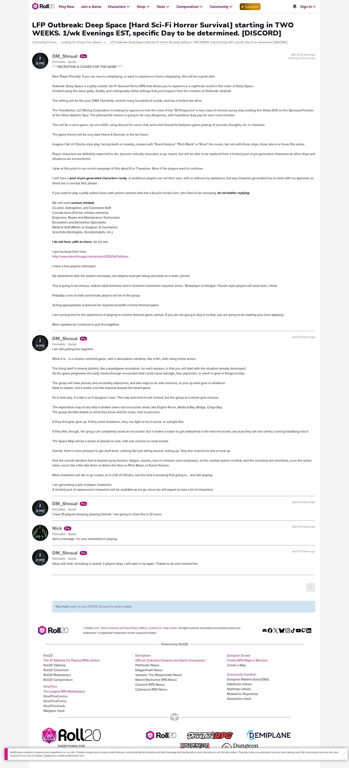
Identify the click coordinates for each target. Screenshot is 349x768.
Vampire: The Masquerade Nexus (158, 675)
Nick (57, 528)
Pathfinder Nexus (147, 665)
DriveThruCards (54, 706)
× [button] (345, 752)
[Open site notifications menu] (294, 7)
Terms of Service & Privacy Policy (119, 628)
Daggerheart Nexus (148, 670)
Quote (72, 62)
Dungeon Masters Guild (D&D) (248, 679)
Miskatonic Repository (242, 694)
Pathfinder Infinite (239, 684)
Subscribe (251, 6)
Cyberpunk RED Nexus (151, 689)
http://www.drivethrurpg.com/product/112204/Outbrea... (91, 256)
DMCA (143, 628)
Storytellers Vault (239, 698)
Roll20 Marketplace (57, 675)
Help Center (170, 628)
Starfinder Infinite (239, 689)
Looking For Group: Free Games (81, 42)
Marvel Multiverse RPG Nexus (156, 679)
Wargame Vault (54, 710)
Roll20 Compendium (58, 679)
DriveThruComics (55, 696)
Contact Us (155, 628)
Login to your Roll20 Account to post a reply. (100, 606)
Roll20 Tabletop (54, 665)
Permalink (59, 62)
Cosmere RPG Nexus (149, 684)
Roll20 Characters (56, 670)
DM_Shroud (65, 56)
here (81, 755)
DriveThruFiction (55, 701)
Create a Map (236, 665)
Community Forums (45, 42)
